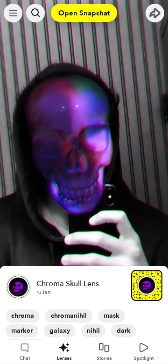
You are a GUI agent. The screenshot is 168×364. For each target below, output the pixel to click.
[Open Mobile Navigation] (13, 13)
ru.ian (43, 292)
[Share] (155, 13)
